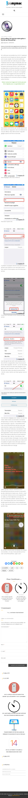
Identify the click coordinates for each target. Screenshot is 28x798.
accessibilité (5, 568)
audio (12, 568)
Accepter (14, 397)
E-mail (3, 651)
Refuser (14, 401)
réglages (4, 570)
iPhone (5, 36)
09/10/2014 (11, 42)
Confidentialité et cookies (8, 769)
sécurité (11, 570)
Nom (2, 644)
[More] (22, 563)
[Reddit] (14, 563)
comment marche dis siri (16, 612)
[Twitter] (9, 563)
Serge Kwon (5, 42)
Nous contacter (6, 774)
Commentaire (5, 627)
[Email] (19, 563)
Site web (3, 658)
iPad (2, 36)
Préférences (14, 405)
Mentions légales (6, 771)
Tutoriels (10, 36)
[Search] (14, 10)
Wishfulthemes (16, 795)
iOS (21, 568)
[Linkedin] (11, 563)
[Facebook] (6, 563)
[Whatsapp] (16, 563)
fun (17, 568)
